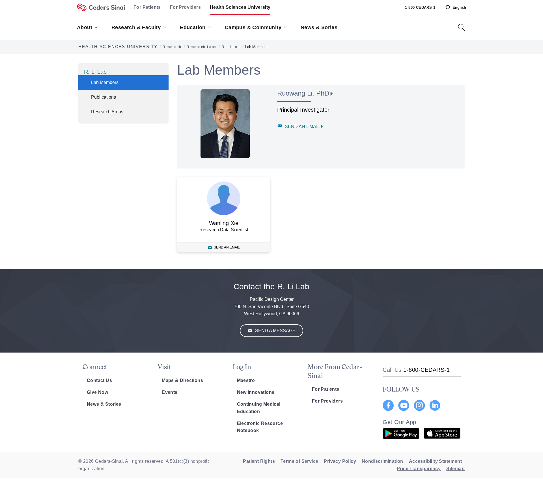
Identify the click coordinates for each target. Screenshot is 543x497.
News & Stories (104, 404)
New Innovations (256, 392)
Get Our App (399, 422)
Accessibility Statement (435, 461)
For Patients (147, 7)
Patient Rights (259, 461)
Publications (103, 97)
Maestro (246, 380)
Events (169, 392)
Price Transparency (419, 468)
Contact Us (99, 380)
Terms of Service (299, 461)
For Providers (185, 7)
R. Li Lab (95, 72)
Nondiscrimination (382, 461)
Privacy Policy (340, 461)
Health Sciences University (240, 7)
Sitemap (455, 468)
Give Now (97, 392)
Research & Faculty (136, 27)
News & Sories (319, 27)
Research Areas (107, 111)
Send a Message (275, 330)
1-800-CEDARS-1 (420, 7)
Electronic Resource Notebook (260, 427)
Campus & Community (253, 27)
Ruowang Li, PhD (303, 93)
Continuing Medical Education (259, 408)
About (84, 27)
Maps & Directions (182, 380)
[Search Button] (461, 27)
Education (193, 27)
